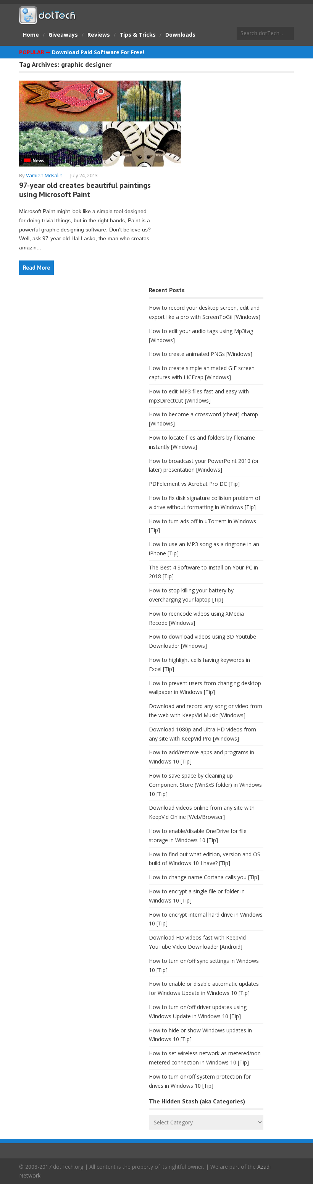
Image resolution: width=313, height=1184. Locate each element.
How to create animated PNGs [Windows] (200, 353)
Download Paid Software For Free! (98, 52)
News (38, 160)
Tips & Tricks (137, 34)
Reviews (98, 34)
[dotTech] (47, 20)
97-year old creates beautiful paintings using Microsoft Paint (85, 189)
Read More (36, 267)
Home (31, 34)
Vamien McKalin (44, 175)
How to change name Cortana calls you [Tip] (204, 877)
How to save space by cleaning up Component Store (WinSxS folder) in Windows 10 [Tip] (205, 784)
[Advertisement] (76, 344)
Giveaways (63, 34)
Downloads (180, 34)
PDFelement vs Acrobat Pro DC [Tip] (194, 483)
